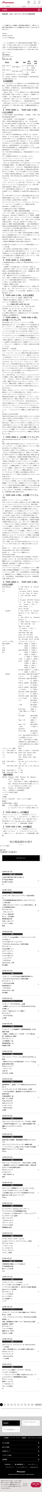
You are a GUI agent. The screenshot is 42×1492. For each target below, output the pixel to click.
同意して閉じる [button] (35, 1485)
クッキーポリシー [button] (25, 1485)
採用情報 (29, 2)
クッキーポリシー (32, 1464)
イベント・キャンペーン (29, 1423)
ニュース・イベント (16, 6)
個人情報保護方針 (19, 1464)
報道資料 (24, 6)
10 (32, 1404)
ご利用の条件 (7, 1464)
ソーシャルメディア (9, 1429)
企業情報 (8, 6)
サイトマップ (9, 1467)
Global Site (33, 1467)
